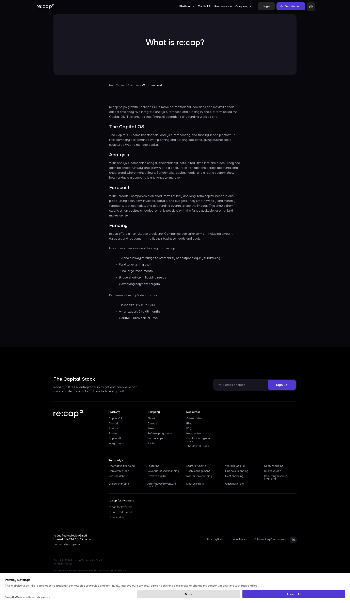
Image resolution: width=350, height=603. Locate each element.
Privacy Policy (216, 539)
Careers (152, 423)
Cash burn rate (234, 483)
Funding (113, 433)
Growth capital (156, 476)
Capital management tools (199, 440)
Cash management (198, 471)
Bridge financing (119, 483)
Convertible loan (119, 471)
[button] (187, 6)
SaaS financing (273, 466)
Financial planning (236, 471)
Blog (189, 423)
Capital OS (115, 418)
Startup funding (196, 466)
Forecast (114, 428)
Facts (150, 443)
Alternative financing (122, 466)
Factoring (153, 466)
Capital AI (204, 6)
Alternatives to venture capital (161, 485)
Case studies (194, 418)
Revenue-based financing (163, 471)
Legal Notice (239, 539)
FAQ (189, 428)
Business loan (272, 471)
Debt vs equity (195, 483)
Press (150, 428)
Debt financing (234, 476)
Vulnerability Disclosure (269, 539)
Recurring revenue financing (275, 477)
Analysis (114, 423)
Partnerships (155, 438)
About (151, 418)
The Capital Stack (197, 446)
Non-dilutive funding (199, 476)
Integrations (116, 443)
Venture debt (117, 476)
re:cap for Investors (120, 507)
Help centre (193, 433)
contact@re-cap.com (67, 544)
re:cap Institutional (120, 512)
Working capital (235, 466)
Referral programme (159, 433)
